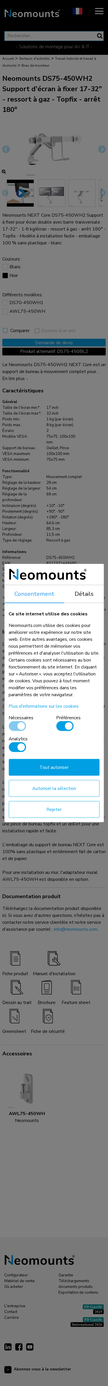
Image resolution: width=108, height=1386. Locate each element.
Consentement (34, 594)
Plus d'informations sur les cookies (44, 706)
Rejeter (54, 809)
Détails (84, 594)
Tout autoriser (54, 767)
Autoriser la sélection (54, 788)
